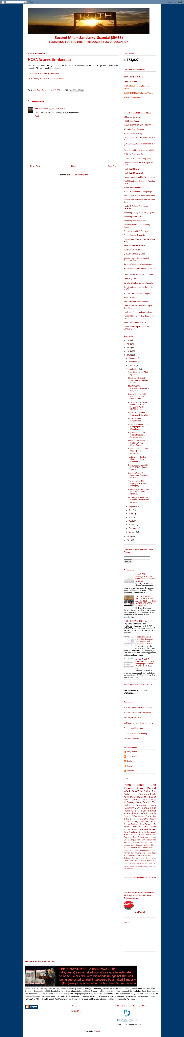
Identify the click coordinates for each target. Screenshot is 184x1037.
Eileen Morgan (130, 840)
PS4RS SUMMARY (132, 250)
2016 (129, 344)
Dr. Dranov (128, 821)
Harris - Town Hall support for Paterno (139, 196)
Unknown (130, 766)
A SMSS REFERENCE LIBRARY (138, 125)
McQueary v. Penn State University (138, 723)
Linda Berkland (132, 756)
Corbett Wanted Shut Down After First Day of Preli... (138, 475)
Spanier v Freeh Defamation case (138, 707)
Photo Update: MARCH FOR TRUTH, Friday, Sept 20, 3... (138, 467)
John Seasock (137, 845)
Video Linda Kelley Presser (135, 322)
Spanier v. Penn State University (137, 713)
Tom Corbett (138, 837)
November (133, 362)
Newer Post (35, 166)
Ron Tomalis (143, 848)
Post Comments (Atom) (79, 175)
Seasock (138, 861)
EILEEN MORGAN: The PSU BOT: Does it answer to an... (138, 451)
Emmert (134, 829)
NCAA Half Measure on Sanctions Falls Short (138, 414)
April (131, 521)
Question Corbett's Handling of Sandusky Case (136, 259)
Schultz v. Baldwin (131, 739)
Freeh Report (146, 788)
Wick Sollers (147, 861)
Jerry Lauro (139, 821)
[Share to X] (76, 90)
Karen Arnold (129, 861)
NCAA (144, 813)
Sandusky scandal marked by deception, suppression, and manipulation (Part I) (144, 640)
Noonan (134, 848)
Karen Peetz (131, 813)
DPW (134, 816)
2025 (129, 340)
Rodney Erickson (140, 842)
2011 (129, 540)
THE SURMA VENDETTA (136, 621)
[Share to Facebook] (79, 90)
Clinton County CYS (149, 863)
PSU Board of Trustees (143, 797)
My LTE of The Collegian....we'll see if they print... (138, 388)
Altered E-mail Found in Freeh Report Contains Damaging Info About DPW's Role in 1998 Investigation (145, 663)
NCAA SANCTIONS (134, 791)
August (132, 506)
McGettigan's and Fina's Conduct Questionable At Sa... (138, 499)
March (132, 525)
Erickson (134, 824)
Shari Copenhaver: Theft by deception (138, 373)
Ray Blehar (131, 761)
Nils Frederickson (149, 853)
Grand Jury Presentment (134, 187)
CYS (133, 810)
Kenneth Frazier (145, 816)
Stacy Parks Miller (150, 866)
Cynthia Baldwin (149, 819)
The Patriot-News (142, 850)
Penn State (134, 784)
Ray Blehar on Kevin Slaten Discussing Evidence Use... (136, 434)
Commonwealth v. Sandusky (135, 733)
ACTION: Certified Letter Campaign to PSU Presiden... (138, 426)
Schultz (127, 829)
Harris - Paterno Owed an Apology (138, 192)
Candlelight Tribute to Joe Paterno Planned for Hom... (138, 380)
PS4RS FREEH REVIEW (134, 246)
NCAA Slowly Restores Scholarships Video (46, 78)
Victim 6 (148, 855)
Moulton (127, 848)
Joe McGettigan (129, 866)
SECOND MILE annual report (136, 302)
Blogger (97, 1031)
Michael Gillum (150, 845)
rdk (36, 109)
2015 (129, 348)
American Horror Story (133, 133)
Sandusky (141, 805)
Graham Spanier (147, 810)
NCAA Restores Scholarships (134, 420)
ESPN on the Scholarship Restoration (44, 73)
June (131, 514)
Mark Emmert (142, 840)
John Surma (142, 808)
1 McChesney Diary (132, 117)
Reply (37, 116)
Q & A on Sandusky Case (134, 254)
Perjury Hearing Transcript (134, 235)
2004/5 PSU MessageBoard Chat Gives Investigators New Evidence (145, 577)
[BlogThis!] (74, 90)
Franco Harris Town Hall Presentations (140, 177)
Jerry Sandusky (140, 794)
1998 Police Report (131, 121)
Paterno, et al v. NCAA (133, 718)
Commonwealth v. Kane (133, 728)
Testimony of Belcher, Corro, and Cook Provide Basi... (137, 459)
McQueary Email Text (133, 216)
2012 (129, 536)
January (132, 532)
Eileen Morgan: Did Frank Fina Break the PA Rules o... (138, 491)
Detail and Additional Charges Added (139, 150)
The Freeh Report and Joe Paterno (138, 312)
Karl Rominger (139, 866)
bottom (142, 690)
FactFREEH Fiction (132, 169)
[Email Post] (66, 90)
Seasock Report (130, 297)
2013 (129, 355)
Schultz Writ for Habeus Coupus (137, 293)
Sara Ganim (150, 821)
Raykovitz (152, 840)
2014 (129, 351)
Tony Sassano (128, 868)
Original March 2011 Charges (136, 231)
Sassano (127, 842)
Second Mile (135, 819)
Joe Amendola (138, 858)
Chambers (132, 863)
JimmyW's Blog (130, 81)
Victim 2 (140, 855)
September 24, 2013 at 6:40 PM (52, 109)
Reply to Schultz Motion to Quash (138, 264)
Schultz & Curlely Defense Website (138, 283)
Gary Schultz (143, 802)
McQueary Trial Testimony (135, 221)
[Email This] (71, 90)
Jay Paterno (136, 853)
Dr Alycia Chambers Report (135, 154)
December (133, 358)
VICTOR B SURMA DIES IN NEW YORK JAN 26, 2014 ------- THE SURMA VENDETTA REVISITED (145, 601)
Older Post (112, 166)
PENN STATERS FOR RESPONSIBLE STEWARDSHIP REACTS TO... (137, 405)
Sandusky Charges (131, 279)
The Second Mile (135, 799)
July (131, 510)
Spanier (127, 824)
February (133, 528)
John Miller (151, 858)
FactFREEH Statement (133, 173)
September (134, 369)
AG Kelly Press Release (134, 129)
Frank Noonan (130, 834)
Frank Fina (143, 829)
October (132, 365)
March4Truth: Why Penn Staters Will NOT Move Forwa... (138, 443)
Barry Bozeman (44, 90)
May (131, 517)
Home (73, 166)
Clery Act (139, 863)
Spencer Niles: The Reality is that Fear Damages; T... (137, 483)
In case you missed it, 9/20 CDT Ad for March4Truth (137, 396)
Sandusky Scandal (137, 832)
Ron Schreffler (130, 855)
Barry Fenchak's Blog (133, 77)
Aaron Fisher (150, 837)
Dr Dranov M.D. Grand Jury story (137, 158)
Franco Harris (149, 827)
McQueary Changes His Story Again (139, 212)
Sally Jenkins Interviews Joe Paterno (139, 275)
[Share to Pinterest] (82, 90)
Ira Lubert (151, 832)
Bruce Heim (145, 834)
